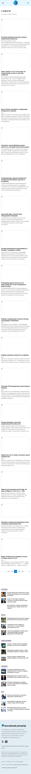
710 (8, 571)
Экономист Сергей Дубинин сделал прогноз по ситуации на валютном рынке (15, 146)
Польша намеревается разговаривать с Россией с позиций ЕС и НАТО (14, 249)
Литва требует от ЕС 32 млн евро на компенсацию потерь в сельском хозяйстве (13, 73)
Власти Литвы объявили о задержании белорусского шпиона (14, 110)
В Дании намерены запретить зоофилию (15, 355)
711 (12, 571)
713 (19, 571)
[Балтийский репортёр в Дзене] (6, 741)
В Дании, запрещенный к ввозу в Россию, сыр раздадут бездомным (15, 319)
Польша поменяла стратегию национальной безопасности (11, 423)
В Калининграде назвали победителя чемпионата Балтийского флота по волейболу (13, 179)
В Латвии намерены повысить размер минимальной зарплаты (13, 38)
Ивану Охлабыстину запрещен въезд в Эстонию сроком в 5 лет (14, 557)
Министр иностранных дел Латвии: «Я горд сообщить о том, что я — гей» (14, 490)
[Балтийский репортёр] (15, 4)
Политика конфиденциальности (9, 767)
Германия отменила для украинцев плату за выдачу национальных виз (15, 523)
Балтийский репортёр (15, 726)
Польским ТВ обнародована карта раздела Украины (15, 387)
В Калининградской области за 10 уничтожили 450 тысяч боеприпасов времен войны (13, 284)
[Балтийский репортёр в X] (3, 741)
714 (23, 571)
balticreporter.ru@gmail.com (21, 764)
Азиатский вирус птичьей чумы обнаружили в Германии (11, 215)
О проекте (20, 761)
